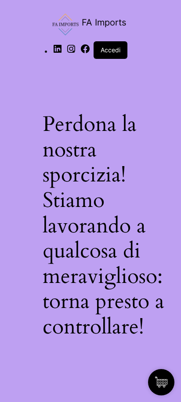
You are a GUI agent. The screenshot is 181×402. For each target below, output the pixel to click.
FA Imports (104, 22)
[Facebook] (85, 51)
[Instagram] (71, 51)
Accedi (110, 50)
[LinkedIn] (57, 51)
